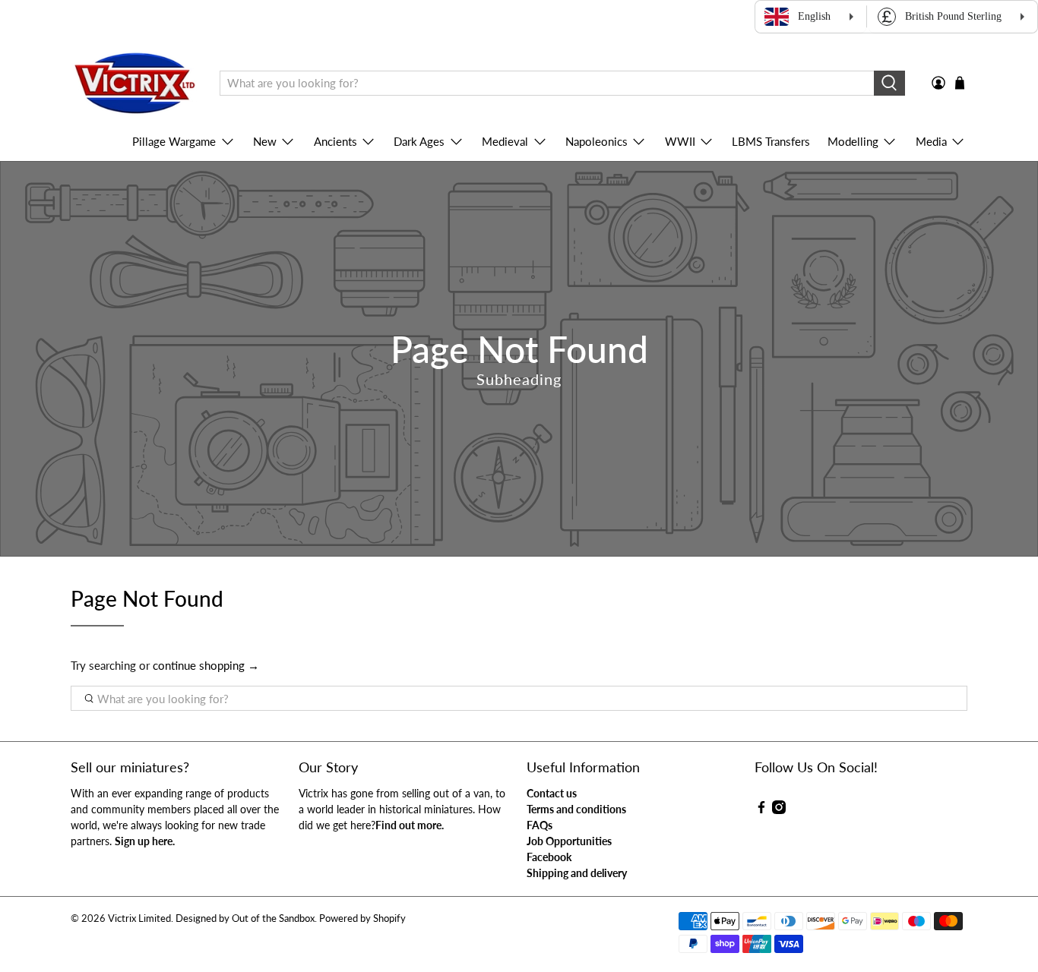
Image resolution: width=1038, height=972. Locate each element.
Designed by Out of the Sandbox (245, 918)
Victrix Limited (139, 918)
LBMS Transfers (771, 141)
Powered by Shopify (362, 918)
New (265, 141)
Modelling (853, 141)
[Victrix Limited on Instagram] (779, 809)
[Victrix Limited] (134, 83)
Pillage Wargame (174, 141)
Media (931, 141)
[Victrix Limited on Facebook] (761, 809)
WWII (680, 141)
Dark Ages (419, 141)
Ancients (335, 141)
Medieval (505, 141)
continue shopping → (206, 665)
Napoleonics (596, 141)
